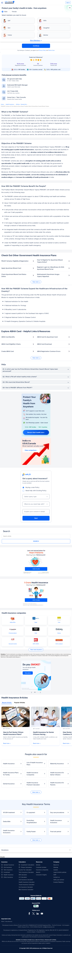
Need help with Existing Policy (36, 490)
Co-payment (31, 812)
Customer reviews (41, 867)
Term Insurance (8, 870)
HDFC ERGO (36, 643)
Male (5, 11)
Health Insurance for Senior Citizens (57, 774)
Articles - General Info (21, 104)
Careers (55, 870)
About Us (56, 865)
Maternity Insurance (57, 763)
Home (2, 104)
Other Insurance (8, 877)
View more (35, 282)
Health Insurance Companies (32, 774)
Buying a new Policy (32, 487)
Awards (38, 872)
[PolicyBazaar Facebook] (29, 913)
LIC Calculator (23, 877)
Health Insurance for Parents (57, 784)
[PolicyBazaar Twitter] (33, 913)
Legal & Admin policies (59, 872)
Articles (38, 865)
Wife (44, 20)
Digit (36, 633)
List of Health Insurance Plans (35, 764)
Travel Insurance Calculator (26, 884)
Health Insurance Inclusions (56, 821)
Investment (7, 872)
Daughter (46, 28)
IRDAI (2, 921)
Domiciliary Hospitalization (32, 821)
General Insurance (9, 865)
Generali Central (13, 643)
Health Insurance (10, 104)
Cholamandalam (13, 633)
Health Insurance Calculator (27, 882)
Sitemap (55, 867)
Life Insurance (8, 867)
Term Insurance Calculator (26, 872)
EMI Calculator (23, 874)
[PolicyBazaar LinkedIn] (37, 913)
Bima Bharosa (8, 921)
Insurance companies (42, 870)
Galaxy (59, 633)
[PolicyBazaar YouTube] (42, 913)
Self (9, 20)
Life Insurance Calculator (26, 879)
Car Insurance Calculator (26, 887)
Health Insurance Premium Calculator (33, 784)
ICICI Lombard (59, 643)
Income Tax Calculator (25, 870)
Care (59, 622)
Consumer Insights (41, 874)
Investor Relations (58, 882)
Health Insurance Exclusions (8, 831)
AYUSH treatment (9, 812)
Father (10, 35)
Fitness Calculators (26, 867)
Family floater (31, 831)
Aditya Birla (12, 622)
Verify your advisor (58, 879)
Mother (45, 35)
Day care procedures (57, 812)
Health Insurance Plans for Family (11, 774)
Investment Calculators (27, 865)
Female (14, 11)
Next (36, 518)
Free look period (55, 831)
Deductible (6, 821)
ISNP (54, 874)
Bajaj (36, 622)
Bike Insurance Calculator (26, 889)
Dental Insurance (8, 784)
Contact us (56, 877)
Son (9, 28)
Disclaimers (5, 850)
